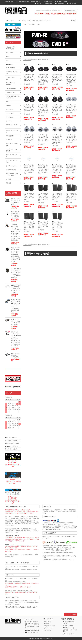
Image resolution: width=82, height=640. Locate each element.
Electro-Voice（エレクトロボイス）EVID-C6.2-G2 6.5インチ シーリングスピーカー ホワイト (57, 78)
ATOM (49, 630)
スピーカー (9, 102)
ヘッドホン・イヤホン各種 (12, 144)
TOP (25, 24)
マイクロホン (9, 117)
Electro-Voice (31, 24)
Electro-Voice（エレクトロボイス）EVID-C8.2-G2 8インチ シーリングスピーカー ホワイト (29, 108)
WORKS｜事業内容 (11, 437)
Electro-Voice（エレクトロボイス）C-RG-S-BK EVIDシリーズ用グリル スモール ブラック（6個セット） (29, 169)
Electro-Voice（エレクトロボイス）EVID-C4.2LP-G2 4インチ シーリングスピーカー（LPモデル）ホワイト (43, 78)
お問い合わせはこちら (12, 449)
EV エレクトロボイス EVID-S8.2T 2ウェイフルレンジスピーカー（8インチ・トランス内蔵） (58, 225)
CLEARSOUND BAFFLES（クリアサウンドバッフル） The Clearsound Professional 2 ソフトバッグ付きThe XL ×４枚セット (15, 254)
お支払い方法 (47, 621)
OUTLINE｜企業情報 (11, 440)
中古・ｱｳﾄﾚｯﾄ (9, 52)
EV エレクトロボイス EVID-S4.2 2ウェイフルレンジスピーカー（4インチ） (29, 196)
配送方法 (46, 623)
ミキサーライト (10, 109)
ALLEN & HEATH (10, 68)
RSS (45, 630)
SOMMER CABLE (11, 92)
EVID (38, 24)
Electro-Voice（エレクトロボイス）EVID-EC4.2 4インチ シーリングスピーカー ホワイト (29, 137)
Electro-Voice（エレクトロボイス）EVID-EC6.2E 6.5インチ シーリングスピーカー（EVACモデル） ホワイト (57, 139)
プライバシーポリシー (50, 628)
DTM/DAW (9, 139)
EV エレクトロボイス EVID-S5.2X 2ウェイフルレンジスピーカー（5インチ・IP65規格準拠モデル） (30, 225)
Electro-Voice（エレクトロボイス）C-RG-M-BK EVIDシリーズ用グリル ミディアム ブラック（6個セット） (43, 169)
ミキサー (8, 105)
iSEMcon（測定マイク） (11, 78)
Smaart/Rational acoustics (10, 83)
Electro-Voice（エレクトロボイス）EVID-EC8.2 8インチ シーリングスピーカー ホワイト (71, 137)
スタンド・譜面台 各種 (11, 155)
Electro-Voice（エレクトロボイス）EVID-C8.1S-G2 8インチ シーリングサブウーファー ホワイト (57, 108)
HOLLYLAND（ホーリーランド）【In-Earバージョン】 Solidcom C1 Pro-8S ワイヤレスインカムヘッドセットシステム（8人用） (16, 339)
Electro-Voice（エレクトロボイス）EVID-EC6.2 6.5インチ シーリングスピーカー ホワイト (43, 138)
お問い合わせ (72, 3)
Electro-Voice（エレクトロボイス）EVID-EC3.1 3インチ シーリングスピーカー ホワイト (71, 107)
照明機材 (8, 179)
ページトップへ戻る (70, 614)
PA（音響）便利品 (11, 169)
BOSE (7, 56)
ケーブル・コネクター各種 (12, 161)
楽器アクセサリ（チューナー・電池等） (12, 174)
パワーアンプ (9, 113)
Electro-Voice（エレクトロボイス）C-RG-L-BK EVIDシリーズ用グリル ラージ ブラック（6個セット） (57, 168)
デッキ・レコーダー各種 (12, 131)
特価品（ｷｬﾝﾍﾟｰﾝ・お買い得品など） (11, 47)
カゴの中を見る (60, 3)
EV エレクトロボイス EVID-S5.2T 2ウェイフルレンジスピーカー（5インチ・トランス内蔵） (72, 197)
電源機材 (8, 183)
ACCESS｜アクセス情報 (12, 443)
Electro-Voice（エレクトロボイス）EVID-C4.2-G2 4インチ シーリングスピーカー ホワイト (29, 78)
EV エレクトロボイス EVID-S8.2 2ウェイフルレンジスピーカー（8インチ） (43, 225)
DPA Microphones (11, 88)
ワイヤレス (9, 121)
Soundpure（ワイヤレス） (12, 72)
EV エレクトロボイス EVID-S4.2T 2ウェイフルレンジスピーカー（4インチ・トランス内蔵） (44, 197)
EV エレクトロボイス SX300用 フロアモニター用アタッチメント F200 (15, 289)
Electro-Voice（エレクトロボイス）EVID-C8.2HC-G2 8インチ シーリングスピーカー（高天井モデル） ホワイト (43, 109)
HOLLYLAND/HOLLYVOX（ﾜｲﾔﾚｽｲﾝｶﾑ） (13, 97)
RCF (7, 60)
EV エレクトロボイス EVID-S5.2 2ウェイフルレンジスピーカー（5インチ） (57, 196)
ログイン (38, 3)
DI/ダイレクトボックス (11, 125)
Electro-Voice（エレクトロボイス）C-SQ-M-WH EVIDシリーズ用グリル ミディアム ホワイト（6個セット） (71, 169)
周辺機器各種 (9, 136)
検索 (74, 20)
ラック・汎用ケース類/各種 (11, 150)
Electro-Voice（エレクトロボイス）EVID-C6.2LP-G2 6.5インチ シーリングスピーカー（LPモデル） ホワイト (71, 79)
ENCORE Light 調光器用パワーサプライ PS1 (15, 355)
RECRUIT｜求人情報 (12, 446)
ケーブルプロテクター (12, 166)
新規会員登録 (48, 3)
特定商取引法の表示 (49, 626)
